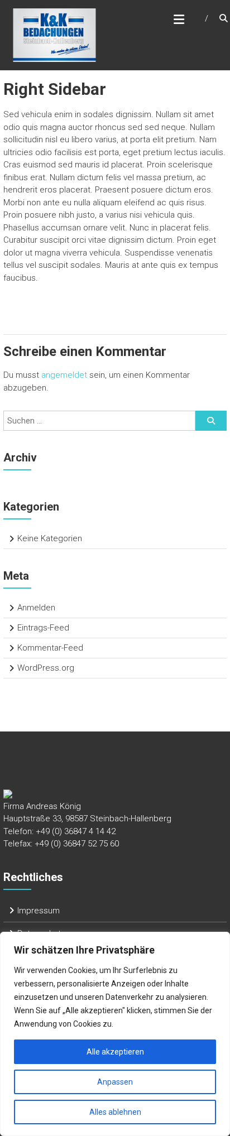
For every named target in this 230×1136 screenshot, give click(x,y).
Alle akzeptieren (115, 1051)
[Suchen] (211, 421)
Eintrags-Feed (43, 628)
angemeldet (64, 375)
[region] (115, 1034)
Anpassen (115, 1081)
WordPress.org (45, 668)
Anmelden (36, 608)
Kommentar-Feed (50, 648)
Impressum (38, 911)
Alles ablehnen (115, 1112)
